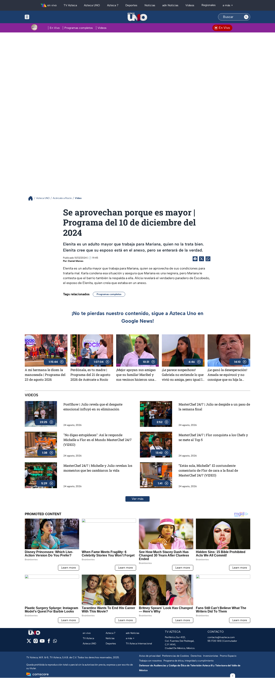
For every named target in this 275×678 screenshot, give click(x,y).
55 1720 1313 (214, 641)
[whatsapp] (55, 642)
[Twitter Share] (201, 258)
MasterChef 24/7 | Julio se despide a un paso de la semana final (214, 406)
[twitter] (28, 642)
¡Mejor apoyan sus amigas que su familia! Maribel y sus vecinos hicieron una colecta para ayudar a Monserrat (136, 375)
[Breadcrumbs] (32, 198)
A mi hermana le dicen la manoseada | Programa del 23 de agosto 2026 (45, 375)
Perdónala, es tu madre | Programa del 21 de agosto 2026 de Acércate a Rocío (90, 375)
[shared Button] (208, 258)
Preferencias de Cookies (175, 655)
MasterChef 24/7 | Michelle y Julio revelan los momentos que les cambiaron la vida (97, 467)
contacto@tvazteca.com (221, 637)
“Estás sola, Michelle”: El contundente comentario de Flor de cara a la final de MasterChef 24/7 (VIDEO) (208, 470)
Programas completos (109, 294)
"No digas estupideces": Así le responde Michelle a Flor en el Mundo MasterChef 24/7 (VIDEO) (97, 440)
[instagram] (35, 642)
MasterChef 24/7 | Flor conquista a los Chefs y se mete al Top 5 (213, 437)
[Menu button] (41, 17)
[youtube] (42, 642)
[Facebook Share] (195, 258)
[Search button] (246, 17)
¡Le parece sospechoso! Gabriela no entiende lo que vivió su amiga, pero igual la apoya (183, 375)
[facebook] (48, 642)
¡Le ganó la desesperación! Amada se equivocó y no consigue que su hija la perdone (227, 375)
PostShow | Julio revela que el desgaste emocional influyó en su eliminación (92, 406)
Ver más (138, 499)
